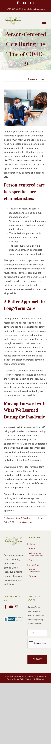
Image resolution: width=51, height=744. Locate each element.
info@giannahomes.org (34, 9)
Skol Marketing (39, 679)
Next (42, 79)
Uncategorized (25, 522)
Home (32, 544)
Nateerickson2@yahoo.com (21, 518)
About (32, 549)
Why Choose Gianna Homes (36, 554)
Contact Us (34, 565)
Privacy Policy (19, 679)
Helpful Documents (34, 571)
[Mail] (16, 607)
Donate (32, 560)
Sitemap (33, 576)
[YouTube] (11, 607)
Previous (32, 79)
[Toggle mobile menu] (44, 23)
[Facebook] (5, 607)
